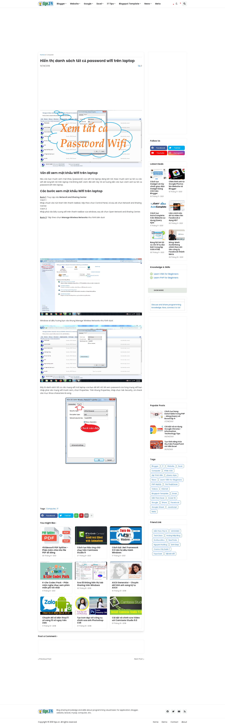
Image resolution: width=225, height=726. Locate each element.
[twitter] (173, 711)
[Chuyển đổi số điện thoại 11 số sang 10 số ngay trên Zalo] (56, 606)
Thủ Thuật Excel (171, 484)
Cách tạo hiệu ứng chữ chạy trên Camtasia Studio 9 (88, 550)
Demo (164, 722)
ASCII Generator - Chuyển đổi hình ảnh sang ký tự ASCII (125, 585)
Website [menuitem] (74, 3)
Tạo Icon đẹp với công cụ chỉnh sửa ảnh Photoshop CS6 (90, 620)
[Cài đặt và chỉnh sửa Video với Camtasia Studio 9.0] (126, 606)
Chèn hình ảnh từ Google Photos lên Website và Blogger (177, 185)
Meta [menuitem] (158, 3)
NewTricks (172, 540)
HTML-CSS (168, 470)
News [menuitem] (147, 3)
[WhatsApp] (76, 515)
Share (164, 502)
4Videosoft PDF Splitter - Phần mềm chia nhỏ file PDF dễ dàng (55, 550)
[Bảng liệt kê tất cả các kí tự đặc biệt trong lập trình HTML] (158, 235)
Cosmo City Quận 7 (162, 549)
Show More (159, 290)
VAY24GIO (175, 531)
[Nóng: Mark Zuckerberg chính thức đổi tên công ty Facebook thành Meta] (177, 235)
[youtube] (179, 711)
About (184, 722)
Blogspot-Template (160, 493)
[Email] (86, 515)
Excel (180, 466)
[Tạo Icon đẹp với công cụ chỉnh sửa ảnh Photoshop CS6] (91, 606)
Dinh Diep (175, 544)
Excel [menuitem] (99, 3)
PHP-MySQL (156, 484)
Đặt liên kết (170, 553)
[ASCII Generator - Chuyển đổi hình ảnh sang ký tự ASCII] (126, 570)
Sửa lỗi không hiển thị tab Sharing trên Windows (90, 583)
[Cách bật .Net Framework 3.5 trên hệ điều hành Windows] (126, 535)
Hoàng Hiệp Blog (173, 535)
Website (170, 466)
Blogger (155, 466)
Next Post (138, 659)
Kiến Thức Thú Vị (160, 531)
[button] (176, 3)
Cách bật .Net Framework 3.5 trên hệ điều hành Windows (125, 550)
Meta (154, 511)
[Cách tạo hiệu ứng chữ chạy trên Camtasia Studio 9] (91, 535)
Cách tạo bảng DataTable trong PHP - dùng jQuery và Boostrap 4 (174, 415)
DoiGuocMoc (159, 540)
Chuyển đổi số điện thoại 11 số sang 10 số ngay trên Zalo (55, 620)
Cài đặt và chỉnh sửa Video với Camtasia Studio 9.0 (126, 619)
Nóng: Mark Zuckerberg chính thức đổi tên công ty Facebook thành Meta (177, 248)
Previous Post (45, 659)
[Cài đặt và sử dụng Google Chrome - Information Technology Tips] (156, 429)
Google (155, 502)
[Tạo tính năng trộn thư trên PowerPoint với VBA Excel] (156, 444)
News (154, 480)
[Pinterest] (81, 515)
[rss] (185, 711)
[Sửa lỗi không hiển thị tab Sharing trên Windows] (91, 570)
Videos (155, 489)
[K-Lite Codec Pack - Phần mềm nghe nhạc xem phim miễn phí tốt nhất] (56, 570)
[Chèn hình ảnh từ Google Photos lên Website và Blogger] (177, 174)
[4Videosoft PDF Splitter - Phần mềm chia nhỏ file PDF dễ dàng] (56, 535)
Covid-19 (172, 498)
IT (57, 509)
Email (174, 493)
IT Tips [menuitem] (110, 3)
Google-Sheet (158, 507)
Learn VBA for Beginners (166, 273)
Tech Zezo (158, 535)
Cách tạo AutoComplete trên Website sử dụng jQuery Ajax (157, 218)
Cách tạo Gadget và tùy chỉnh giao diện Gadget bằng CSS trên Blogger (157, 187)
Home (42, 55)
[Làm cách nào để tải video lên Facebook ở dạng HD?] (177, 205)
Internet (164, 489)
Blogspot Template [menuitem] (129, 3)
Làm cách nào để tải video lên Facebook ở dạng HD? (176, 216)
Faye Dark (158, 553)
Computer (50, 55)
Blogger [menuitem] (61, 3)
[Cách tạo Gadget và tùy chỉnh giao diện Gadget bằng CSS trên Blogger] (158, 174)
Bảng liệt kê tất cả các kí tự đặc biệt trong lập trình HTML (157, 246)
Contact (174, 722)
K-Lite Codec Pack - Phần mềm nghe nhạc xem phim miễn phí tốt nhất (56, 585)
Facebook (175, 502)
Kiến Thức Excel (158, 498)
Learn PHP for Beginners (166, 277)
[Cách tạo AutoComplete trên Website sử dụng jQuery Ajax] (158, 205)
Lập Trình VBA (157, 475)
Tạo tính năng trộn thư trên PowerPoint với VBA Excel (174, 444)
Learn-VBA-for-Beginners (171, 480)
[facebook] (167, 711)
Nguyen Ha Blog (160, 544)
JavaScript (172, 507)
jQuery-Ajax (172, 475)
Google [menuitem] (87, 3)
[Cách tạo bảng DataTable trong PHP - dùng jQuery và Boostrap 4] (156, 414)
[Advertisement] (112, 30)
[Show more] (91, 515)
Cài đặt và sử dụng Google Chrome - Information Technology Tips (173, 430)
